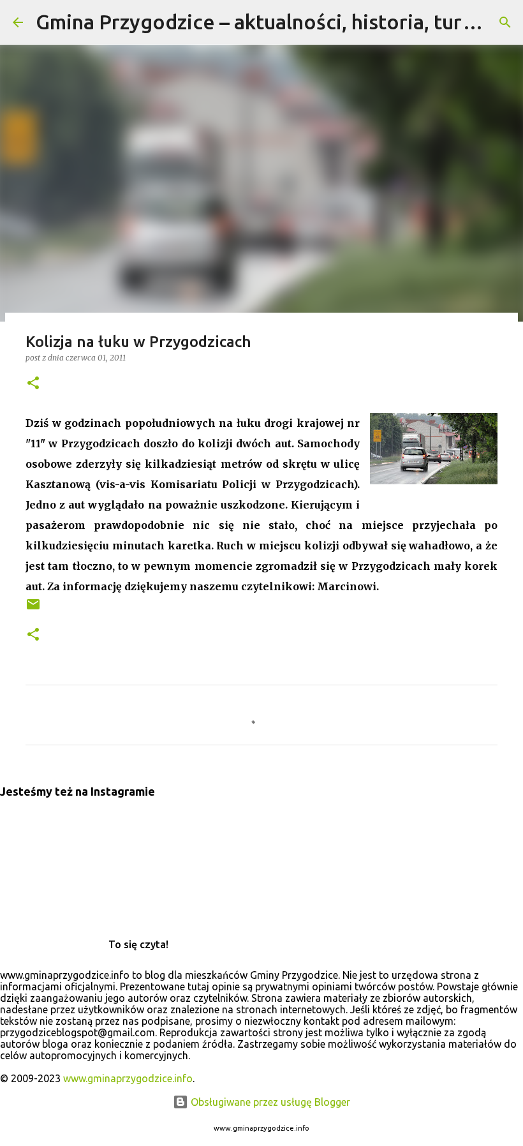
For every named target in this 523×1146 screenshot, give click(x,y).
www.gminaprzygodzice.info (128, 1078)
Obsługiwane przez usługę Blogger (269, 1102)
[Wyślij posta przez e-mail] (33, 609)
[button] (33, 383)
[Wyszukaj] (505, 22)
